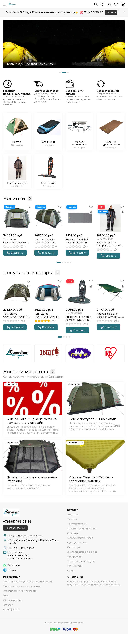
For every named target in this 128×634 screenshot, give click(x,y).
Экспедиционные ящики (82, 551)
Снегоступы (74, 547)
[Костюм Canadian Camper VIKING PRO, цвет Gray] (111, 218)
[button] (60, 72)
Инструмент (74, 556)
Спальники (73, 533)
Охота (70, 570)
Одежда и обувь (77, 542)
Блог (6, 595)
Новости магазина (25, 371)
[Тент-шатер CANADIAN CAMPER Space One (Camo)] (17, 292)
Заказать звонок (15, 527)
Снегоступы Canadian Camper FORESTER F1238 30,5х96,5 (78, 318)
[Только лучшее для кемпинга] (64, 44)
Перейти (111, 12)
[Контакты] (102, 4)
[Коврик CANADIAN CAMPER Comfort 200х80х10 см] (80, 218)
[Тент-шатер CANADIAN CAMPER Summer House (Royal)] (48, 292)
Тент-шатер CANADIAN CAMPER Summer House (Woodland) (15, 241)
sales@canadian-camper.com (25, 535)
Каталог (8, 604)
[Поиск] (96, 4)
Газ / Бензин (74, 565)
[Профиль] (109, 4)
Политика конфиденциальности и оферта (28, 581)
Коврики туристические (81, 528)
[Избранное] (28, 206)
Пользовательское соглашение (22, 586)
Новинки (14, 198)
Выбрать (111, 255)
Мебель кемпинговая (80, 537)
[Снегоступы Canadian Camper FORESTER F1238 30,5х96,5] (80, 292)
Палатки (72, 519)
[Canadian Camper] (12, 4)
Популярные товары (28, 272)
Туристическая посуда (81, 561)
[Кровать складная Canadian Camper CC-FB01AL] (111, 292)
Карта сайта (77, 622)
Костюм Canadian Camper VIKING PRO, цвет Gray (109, 244)
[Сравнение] (28, 211)
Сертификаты (11, 609)
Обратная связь (12, 600)
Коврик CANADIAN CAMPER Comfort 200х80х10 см (77, 241)
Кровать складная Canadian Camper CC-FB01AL (109, 315)
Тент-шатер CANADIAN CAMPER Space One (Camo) (15, 315)
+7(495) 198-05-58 (17, 521)
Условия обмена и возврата (19, 590)
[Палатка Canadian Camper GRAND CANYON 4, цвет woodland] (48, 218)
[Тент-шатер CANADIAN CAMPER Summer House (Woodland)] (17, 218)
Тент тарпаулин (76, 523)
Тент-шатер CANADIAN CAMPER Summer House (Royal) (48, 315)
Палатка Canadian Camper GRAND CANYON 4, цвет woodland (45, 241)
